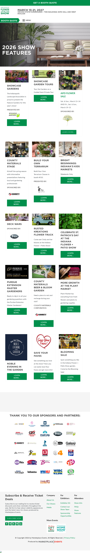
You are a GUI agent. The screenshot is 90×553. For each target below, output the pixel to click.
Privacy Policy (69, 538)
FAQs (76, 507)
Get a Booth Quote (45, 3)
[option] (45, 45)
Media (49, 507)
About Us (50, 500)
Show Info (78, 503)
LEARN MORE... (68, 132)
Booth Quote (9, 20)
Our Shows (51, 504)
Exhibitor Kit (65, 503)
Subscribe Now (14, 518)
